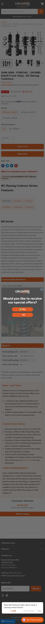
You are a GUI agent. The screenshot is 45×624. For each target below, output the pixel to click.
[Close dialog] (41, 289)
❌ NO (22, 315)
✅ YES (22, 309)
